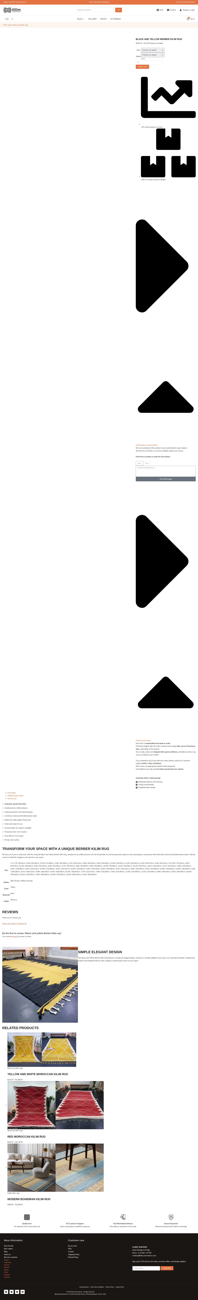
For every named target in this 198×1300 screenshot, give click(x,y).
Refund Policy (73, 1257)
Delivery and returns (143, 740)
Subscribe (167, 1268)
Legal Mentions (84, 1287)
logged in (15, 936)
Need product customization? (147, 445)
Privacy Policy (109, 1287)
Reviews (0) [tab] (11, 798)
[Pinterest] (23, 1292)
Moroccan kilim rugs (20, 25)
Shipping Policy (74, 1254)
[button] (84, 19)
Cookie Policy (119, 1287)
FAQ (70, 1249)
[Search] (118, 10)
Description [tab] (11, 793)
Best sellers (8, 1249)
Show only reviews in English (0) (14, 924)
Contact (71, 1252)
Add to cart (142, 67)
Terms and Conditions (97, 1287)
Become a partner (10, 1257)
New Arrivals (9, 1246)
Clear (143, 59)
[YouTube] (17, 1292)
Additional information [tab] (15, 796)
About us (7, 1254)
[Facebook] (6, 1292)
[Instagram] (12, 1292)
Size (138, 50)
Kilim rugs (7, 25)
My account (72, 1246)
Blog (5, 1252)
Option (138, 56)
